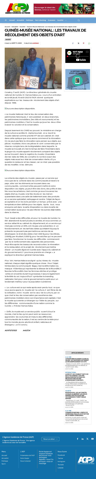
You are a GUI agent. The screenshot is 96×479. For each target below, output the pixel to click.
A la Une (68, 357)
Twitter (60, 458)
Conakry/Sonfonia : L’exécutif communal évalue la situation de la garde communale (77, 414)
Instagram (61, 461)
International (70, 372)
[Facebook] (72, 43)
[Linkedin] (82, 439)
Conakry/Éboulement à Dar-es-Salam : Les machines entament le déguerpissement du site (77, 360)
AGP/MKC (35, 43)
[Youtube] (92, 439)
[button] (78, 20)
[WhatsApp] (89, 43)
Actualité (15, 27)
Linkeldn (60, 468)
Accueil (7, 27)
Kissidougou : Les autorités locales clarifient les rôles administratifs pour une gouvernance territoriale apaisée (76, 395)
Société (22, 27)
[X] (78, 43)
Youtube (61, 465)
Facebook (61, 455)
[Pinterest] (83, 43)
